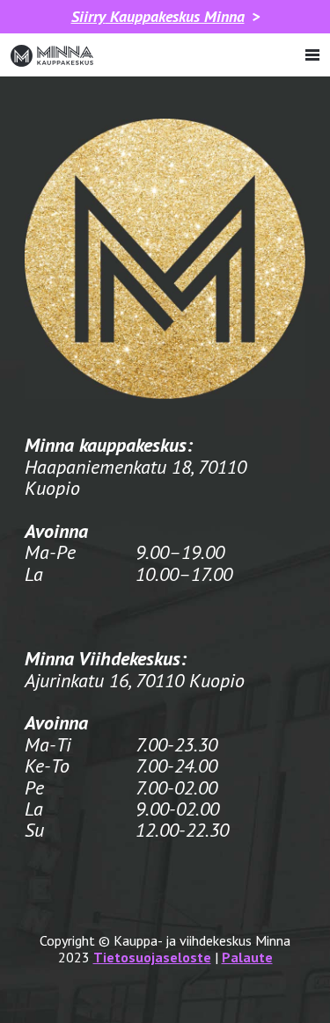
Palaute (247, 957)
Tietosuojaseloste (152, 957)
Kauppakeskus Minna (158, 16)
